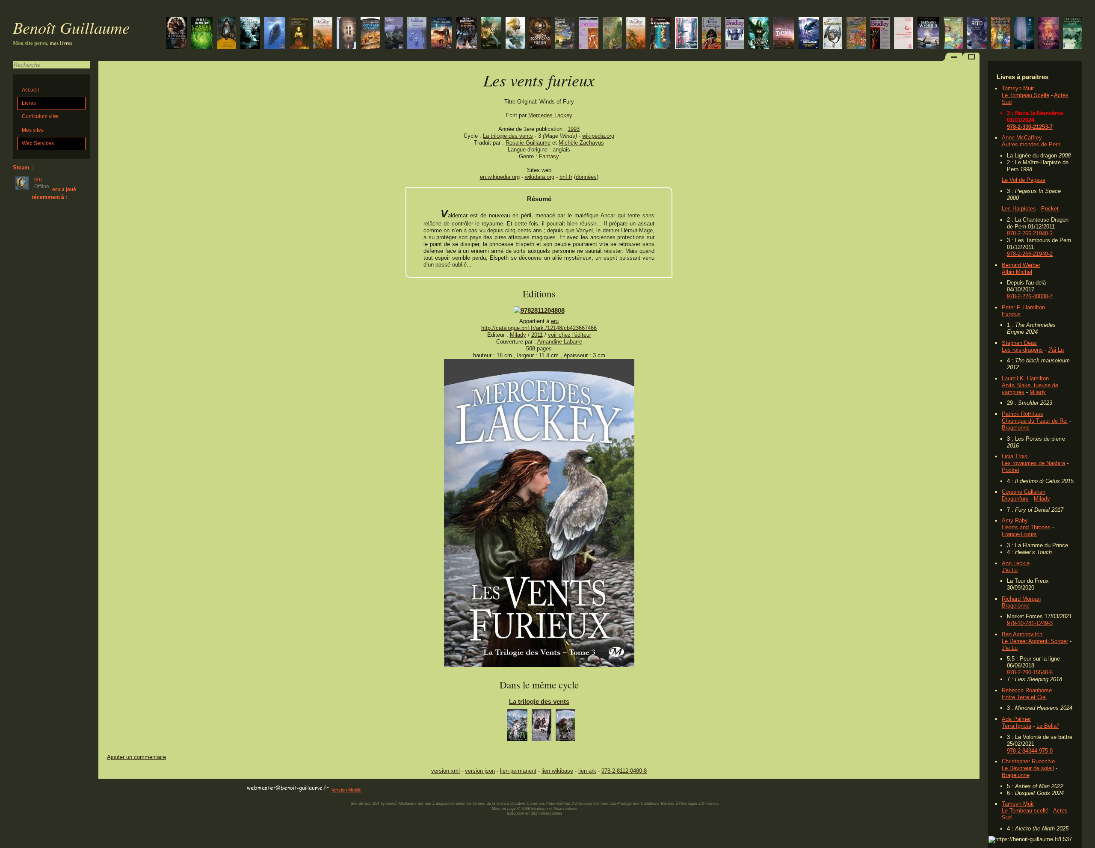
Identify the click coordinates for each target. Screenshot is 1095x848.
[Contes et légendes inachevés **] (1072, 34)
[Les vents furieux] (539, 665)
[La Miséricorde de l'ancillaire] (176, 34)
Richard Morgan (1021, 599)
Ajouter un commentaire (136, 757)
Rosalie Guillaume (528, 142)
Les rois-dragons (1022, 350)
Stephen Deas (1019, 343)
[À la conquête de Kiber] (660, 34)
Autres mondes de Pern (1031, 144)
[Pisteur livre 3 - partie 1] (540, 34)
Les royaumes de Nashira (1033, 463)
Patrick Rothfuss (1022, 414)
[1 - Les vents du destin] (517, 727)
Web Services (38, 143)
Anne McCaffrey (1022, 137)
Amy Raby (1015, 520)
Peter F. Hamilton (1023, 307)
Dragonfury (1015, 498)
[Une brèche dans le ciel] (202, 34)
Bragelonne (1016, 427)
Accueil (30, 89)
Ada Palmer (1016, 719)
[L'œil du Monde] (588, 34)
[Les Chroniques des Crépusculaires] (226, 34)
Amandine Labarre (559, 341)
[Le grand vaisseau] (977, 34)
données (586, 177)
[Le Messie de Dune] (711, 34)
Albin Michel (1017, 272)
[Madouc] (394, 34)
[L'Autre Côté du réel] (809, 34)
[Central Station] (686, 34)
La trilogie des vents (508, 136)
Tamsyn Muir (1018, 88)
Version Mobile (346, 789)
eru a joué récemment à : (54, 193)
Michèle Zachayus (581, 142)
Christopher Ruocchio (1028, 761)
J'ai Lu (1056, 350)
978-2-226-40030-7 (1030, 296)
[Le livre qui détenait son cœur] (1048, 34)
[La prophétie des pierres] (1000, 34)
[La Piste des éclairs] (441, 34)
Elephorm (539, 808)
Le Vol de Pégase (1023, 180)
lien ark (587, 771)
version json (480, 771)
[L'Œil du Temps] (370, 34)
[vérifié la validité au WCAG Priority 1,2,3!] (190, 788)
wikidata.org (539, 177)
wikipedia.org (598, 136)
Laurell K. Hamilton (1025, 378)
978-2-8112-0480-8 (624, 771)
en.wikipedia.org (500, 177)
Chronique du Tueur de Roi (1035, 421)
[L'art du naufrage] (515, 34)
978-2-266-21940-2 (1030, 233)
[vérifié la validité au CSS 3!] (153, 788)
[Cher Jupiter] (953, 34)
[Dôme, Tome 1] (783, 34)
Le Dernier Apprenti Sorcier (1035, 641)
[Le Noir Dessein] (564, 34)
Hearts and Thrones (1026, 527)
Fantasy (549, 156)
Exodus (1011, 314)
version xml (445, 771)
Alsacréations (565, 808)
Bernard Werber (1021, 265)
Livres (29, 103)
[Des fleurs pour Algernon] (346, 34)
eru (555, 321)
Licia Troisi (1015, 456)
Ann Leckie (1016, 563)
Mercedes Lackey (550, 115)
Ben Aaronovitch (1022, 634)
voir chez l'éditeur (569, 335)
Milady (1038, 392)
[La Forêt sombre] (1024, 34)
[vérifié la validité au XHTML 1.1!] (115, 788)
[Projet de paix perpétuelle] (903, 34)
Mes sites (33, 130)
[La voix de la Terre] (928, 34)
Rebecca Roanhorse (1027, 690)
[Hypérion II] (416, 34)
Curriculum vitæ (40, 116)
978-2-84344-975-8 (1030, 750)
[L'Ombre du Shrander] (466, 34)
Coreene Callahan (1023, 492)
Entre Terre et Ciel (1024, 697)
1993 (574, 129)
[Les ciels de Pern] (635, 34)
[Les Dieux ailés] (759, 34)
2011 (537, 335)
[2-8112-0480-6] (539, 310)
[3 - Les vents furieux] (565, 727)
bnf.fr (565, 177)
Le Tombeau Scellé (1025, 95)
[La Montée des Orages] (856, 34)
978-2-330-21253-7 (1030, 127)
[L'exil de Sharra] (880, 34)
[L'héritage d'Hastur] (734, 34)
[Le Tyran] (491, 34)
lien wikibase (557, 771)
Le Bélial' (1047, 726)
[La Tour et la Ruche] (274, 34)
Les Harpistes (1019, 208)
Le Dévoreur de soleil (1028, 768)
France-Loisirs (1019, 534)
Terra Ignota (1016, 726)
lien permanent (518, 771)
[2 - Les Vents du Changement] (541, 727)
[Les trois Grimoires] (612, 34)
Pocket (1050, 208)
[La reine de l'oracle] (299, 34)
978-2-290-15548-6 (1030, 672)
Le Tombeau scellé (1025, 810)
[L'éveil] (250, 34)
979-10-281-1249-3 (1030, 623)
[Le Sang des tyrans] (832, 34)
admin (1086, 842)
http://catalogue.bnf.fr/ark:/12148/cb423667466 (539, 328)
